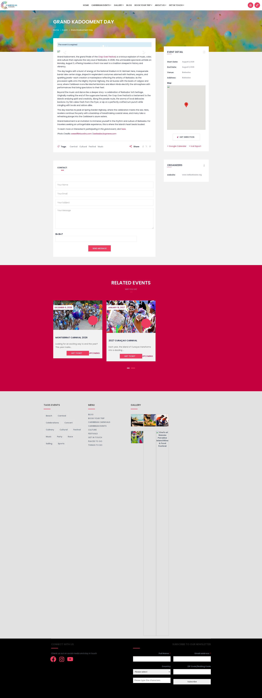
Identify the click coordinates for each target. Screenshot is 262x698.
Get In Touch (176, 5)
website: (171, 174)
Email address (203, 653)
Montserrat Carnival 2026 (71, 337)
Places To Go (95, 441)
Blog (129, 5)
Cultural (83, 146)
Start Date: (172, 61)
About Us (160, 5)
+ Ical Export (195, 146)
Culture (92, 429)
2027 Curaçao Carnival (123, 340)
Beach (49, 415)
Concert (68, 422)
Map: (169, 83)
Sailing (49, 443)
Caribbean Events (100, 5)
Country (166, 666)
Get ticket (76, 353)
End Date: (171, 67)
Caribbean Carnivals (99, 422)
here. (123, 129)
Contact (62, 167)
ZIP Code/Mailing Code (199, 666)
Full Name (165, 653)
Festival (92, 146)
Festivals (93, 433)
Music (100, 146)
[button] (64, 51)
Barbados (186, 72)
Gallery (118, 5)
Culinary (50, 429)
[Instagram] (62, 659)
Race (70, 436)
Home (86, 5)
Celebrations (52, 422)
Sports (61, 443)
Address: (171, 77)
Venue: (170, 72)
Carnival (74, 146)
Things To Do (95, 445)
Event (65, 30)
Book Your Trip (143, 5)
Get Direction (187, 137)
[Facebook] (53, 659)
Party (59, 436)
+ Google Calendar (176, 146)
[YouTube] (70, 659)
